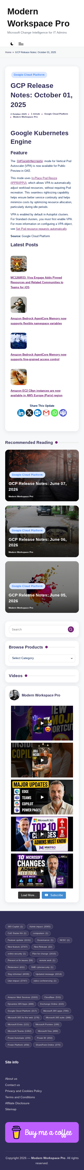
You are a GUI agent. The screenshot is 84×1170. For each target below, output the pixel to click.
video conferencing (45, 981)
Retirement (16, 967)
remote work (47, 960)
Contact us (12, 1085)
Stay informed (18, 974)
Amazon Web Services (23, 997)
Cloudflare (52, 997)
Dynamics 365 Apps (21, 1004)
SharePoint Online (48, 1045)
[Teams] (63, 413)
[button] (71, 629)
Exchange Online (52, 1004)
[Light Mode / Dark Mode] (12, 44)
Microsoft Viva (48, 1031)
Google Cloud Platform (29, 74)
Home (8, 52)
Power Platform (18, 1045)
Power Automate (19, 1038)
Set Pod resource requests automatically (41, 228)
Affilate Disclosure (17, 1103)
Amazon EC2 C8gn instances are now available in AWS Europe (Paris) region (36, 393)
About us (11, 1078)
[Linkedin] (21, 413)
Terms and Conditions (20, 1097)
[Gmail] (46, 413)
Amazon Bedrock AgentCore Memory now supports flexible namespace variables (38, 321)
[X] (29, 413)
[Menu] (21, 44)
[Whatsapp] (54, 413)
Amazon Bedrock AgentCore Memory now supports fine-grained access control (38, 357)
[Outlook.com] (38, 413)
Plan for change (44, 953)
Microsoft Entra (18, 1024)
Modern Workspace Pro (38, 17)
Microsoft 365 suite (58, 1017)
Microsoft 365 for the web (23, 1017)
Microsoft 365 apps (55, 1011)
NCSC (65, 940)
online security (17, 953)
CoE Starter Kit (17, 933)
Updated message (49, 974)
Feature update (19, 940)
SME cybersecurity (42, 967)
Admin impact (40, 926)
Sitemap (10, 1109)
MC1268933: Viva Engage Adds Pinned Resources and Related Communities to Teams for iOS (37, 282)
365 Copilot (15, 926)
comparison (40, 933)
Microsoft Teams (19, 1031)
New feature (17, 947)
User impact (17, 981)
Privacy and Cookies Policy (23, 1091)
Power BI (44, 1038)
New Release (43, 947)
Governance (45, 940)
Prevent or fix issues (20, 960)
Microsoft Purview (47, 1024)
